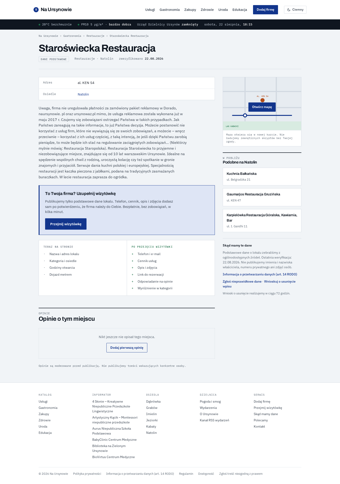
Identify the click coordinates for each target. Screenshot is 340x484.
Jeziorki (152, 420)
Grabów (152, 408)
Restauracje (95, 35)
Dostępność (206, 473)
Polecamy (261, 420)
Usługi (150, 9)
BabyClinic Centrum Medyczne (114, 440)
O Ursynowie (209, 414)
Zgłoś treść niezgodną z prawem (241, 473)
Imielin (151, 414)
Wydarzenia (208, 408)
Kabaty (151, 426)
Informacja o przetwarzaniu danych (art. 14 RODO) (260, 274)
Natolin (83, 94)
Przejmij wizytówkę (65, 224)
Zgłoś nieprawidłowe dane (242, 281)
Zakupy (190, 9)
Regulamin (186, 473)
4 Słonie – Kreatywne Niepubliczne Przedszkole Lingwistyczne (111, 406)
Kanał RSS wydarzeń (214, 420)
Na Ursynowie (53, 9)
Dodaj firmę (265, 9)
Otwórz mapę (262, 107)
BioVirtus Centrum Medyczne (113, 457)
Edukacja (239, 9)
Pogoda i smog (210, 401)
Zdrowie (207, 9)
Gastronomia (170, 9)
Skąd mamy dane (266, 414)
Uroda (223, 9)
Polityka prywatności (87, 473)
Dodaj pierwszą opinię (126, 347)
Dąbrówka (153, 401)
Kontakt (259, 426)
